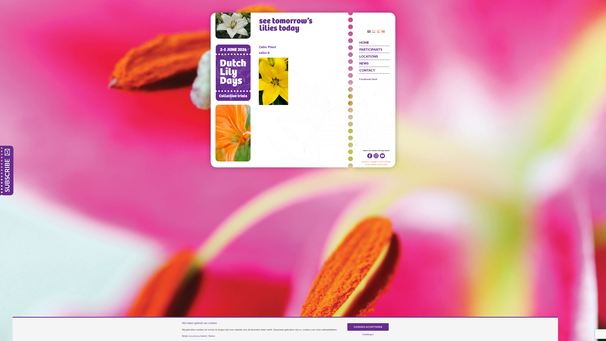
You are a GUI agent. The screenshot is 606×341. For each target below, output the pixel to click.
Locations (368, 56)
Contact (367, 70)
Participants (370, 49)
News (364, 63)
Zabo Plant (267, 47)
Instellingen (368, 334)
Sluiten (211, 336)
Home (364, 42)
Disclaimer (365, 162)
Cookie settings (370, 164)
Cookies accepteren (368, 327)
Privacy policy (382, 164)
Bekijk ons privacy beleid (194, 336)
